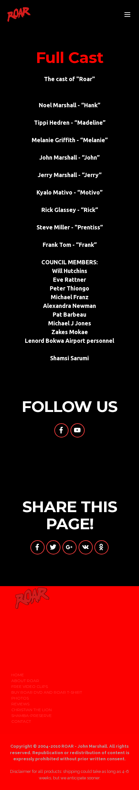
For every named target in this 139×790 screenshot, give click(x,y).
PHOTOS (20, 698)
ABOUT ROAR (25, 680)
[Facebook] (61, 430)
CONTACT (21, 721)
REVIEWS (20, 703)
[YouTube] (77, 430)
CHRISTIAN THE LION (31, 709)
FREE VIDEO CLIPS (29, 686)
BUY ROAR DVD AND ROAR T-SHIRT (46, 692)
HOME (17, 674)
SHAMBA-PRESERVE (31, 715)
